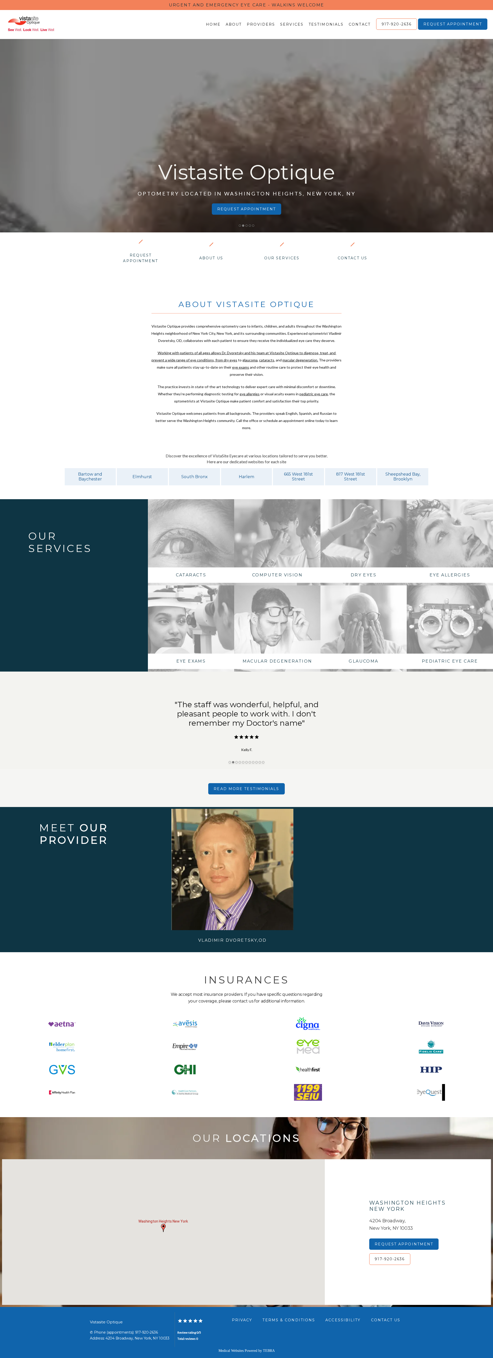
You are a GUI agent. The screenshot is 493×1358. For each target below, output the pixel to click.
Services (292, 24)
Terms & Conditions (288, 1320)
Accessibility (343, 1320)
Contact (360, 24)
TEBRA (269, 1351)
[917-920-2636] (397, 29)
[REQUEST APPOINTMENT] (453, 29)
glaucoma (250, 360)
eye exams (240, 367)
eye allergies (250, 394)
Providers (261, 24)
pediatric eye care (313, 394)
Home (213, 24)
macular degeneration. (300, 360)
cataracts (266, 360)
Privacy (242, 1320)
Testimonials (326, 24)
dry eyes (230, 360)
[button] (163, 1228)
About (234, 24)
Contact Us (386, 1320)
